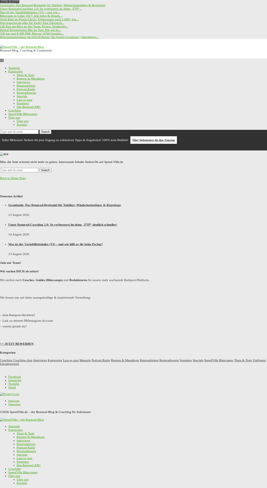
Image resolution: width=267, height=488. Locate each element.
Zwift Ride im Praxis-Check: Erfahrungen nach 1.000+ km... (39, 19)
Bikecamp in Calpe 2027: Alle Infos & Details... (31, 16)
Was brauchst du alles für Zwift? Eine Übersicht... (32, 23)
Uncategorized (9, 363)
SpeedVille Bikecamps (23, 114)
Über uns (14, 117)
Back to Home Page (13, 178)
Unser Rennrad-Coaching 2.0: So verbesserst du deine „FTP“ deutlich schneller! (62, 224)
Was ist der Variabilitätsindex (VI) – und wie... (30, 12)
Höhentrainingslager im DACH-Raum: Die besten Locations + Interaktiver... (49, 37)
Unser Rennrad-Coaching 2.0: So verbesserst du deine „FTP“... (41, 8)
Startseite (14, 68)
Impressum (13, 400)
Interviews (23, 82)
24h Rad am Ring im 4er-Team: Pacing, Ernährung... (34, 26)
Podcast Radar (26, 89)
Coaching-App (23, 360)
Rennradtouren (26, 92)
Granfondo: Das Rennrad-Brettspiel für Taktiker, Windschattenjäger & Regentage (53, 5)
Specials (22, 96)
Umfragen (259, 360)
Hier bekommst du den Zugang (153, 140)
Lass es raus (24, 99)
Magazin (85, 360)
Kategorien (15, 71)
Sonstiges (23, 103)
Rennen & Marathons (31, 78)
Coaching (14, 110)
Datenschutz (14, 404)
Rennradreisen (26, 85)
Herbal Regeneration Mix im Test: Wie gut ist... (30, 30)
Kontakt (22, 124)
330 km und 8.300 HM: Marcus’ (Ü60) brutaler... (32, 33)
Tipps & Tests (25, 75)
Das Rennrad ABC (29, 107)
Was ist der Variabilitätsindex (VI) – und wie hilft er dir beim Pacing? (55, 244)
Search (45, 131)
